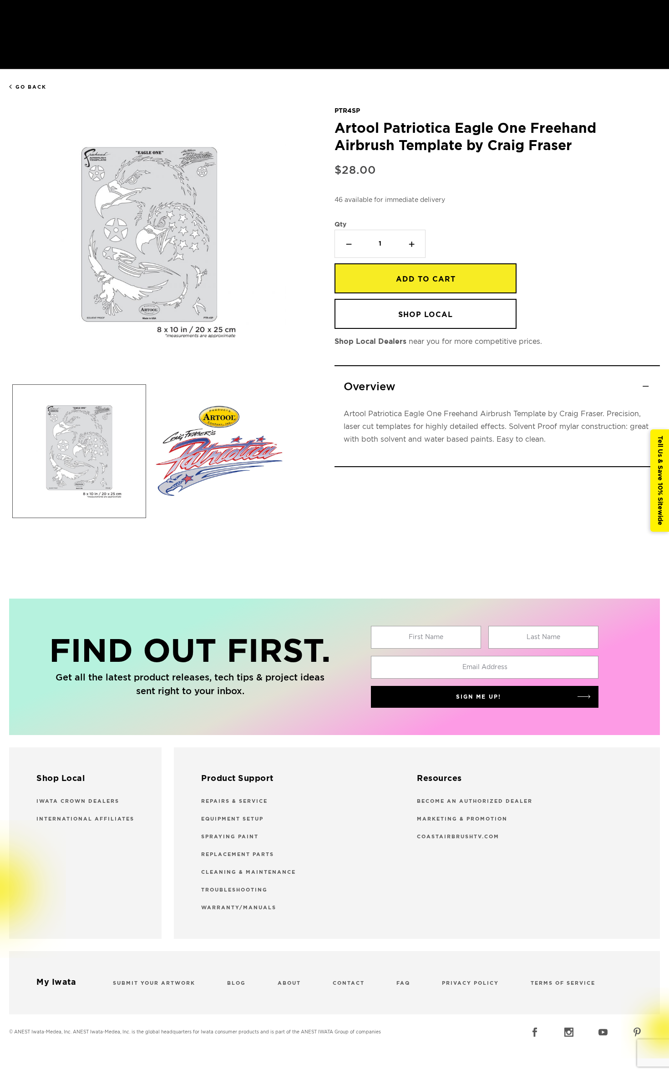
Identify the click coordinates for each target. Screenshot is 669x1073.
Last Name (543, 637)
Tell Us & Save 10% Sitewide (660, 480)
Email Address (484, 667)
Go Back (30, 87)
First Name (426, 637)
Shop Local (425, 314)
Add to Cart (426, 279)
